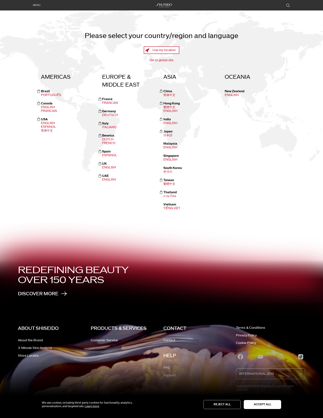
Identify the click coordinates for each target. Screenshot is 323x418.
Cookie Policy (246, 343)
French (108, 143)
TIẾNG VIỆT (171, 208)
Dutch (107, 139)
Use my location (164, 50)
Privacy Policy (246, 335)
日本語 (167, 135)
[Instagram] (280, 356)
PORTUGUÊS (51, 95)
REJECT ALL (222, 404)
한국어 (167, 171)
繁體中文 (169, 107)
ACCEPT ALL (262, 404)
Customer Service (104, 340)
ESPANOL (48, 127)
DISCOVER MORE (38, 293)
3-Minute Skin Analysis (35, 348)
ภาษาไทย (169, 196)
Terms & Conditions (250, 327)
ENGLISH (170, 111)
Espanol (109, 155)
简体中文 (47, 130)
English (48, 107)
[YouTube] (260, 356)
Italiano (109, 127)
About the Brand (30, 340)
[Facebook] (240, 356)
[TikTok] (300, 356)
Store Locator (28, 355)
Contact (169, 340)
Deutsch (110, 115)
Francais (49, 111)
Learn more (92, 406)
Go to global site (161, 60)
